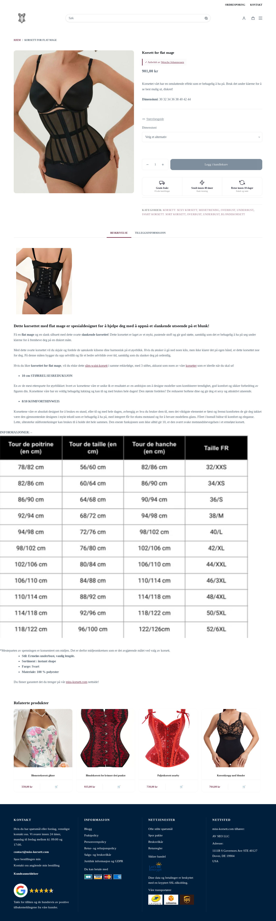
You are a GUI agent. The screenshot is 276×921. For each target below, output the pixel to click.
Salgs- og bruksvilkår (97, 854)
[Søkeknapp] (206, 18)
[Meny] (260, 18)
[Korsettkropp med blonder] (231, 738)
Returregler (155, 848)
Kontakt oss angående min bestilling (37, 865)
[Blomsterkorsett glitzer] (43, 738)
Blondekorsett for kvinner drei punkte (105, 775)
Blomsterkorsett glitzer (43, 775)
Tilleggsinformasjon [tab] (150, 233)
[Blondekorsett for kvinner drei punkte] (105, 738)
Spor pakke (155, 835)
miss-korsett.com (76, 682)
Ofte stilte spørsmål (160, 829)
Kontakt (256, 4)
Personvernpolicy (95, 841)
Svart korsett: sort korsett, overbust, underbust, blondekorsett (193, 214)
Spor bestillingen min (27, 859)
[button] (153, 119)
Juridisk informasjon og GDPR (103, 861)
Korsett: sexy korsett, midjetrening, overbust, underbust (208, 210)
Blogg (88, 829)
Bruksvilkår (155, 841)
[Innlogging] (243, 18)
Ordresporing (235, 4)
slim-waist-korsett (96, 365)
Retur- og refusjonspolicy (100, 848)
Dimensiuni (149, 127)
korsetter (191, 365)
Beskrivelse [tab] (119, 233)
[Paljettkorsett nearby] (168, 738)
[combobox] (135, 18)
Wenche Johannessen (172, 62)
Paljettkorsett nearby (168, 775)
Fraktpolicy (91, 835)
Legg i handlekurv (216, 164)
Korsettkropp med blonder (231, 775)
